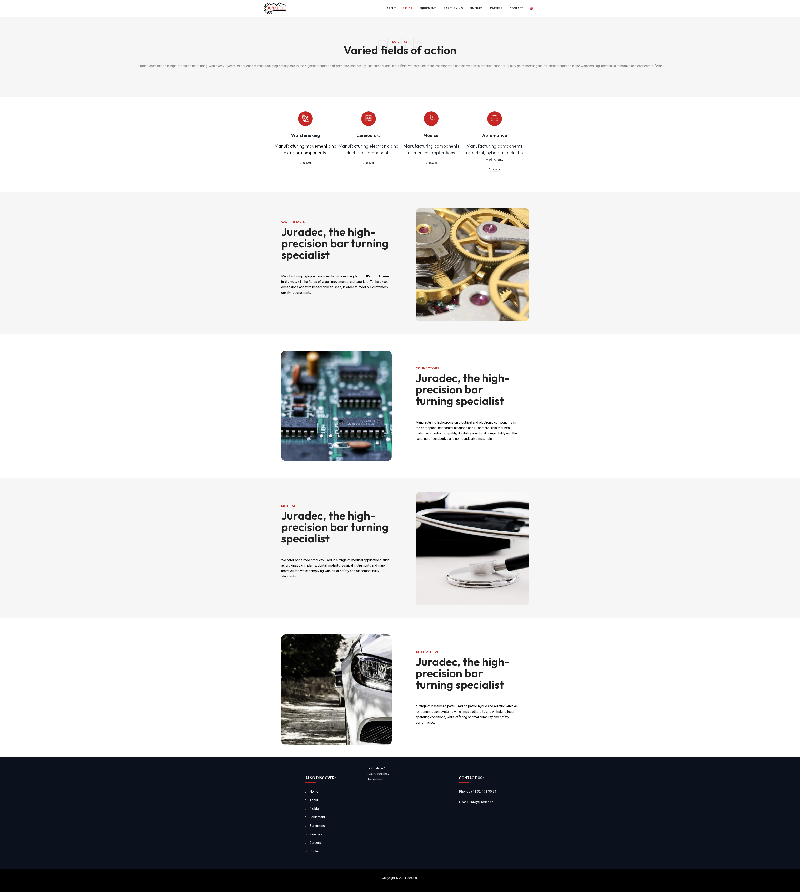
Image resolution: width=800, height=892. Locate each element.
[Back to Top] (791, 885)
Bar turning (453, 8)
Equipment (428, 8)
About (391, 8)
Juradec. (412, 878)
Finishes (476, 8)
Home (314, 792)
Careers (496, 8)
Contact (516, 8)
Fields (408, 8)
